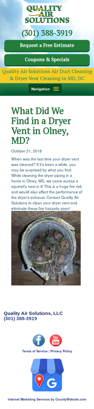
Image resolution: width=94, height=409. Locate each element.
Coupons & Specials (47, 59)
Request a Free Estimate (47, 45)
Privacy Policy (61, 351)
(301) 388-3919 (20, 318)
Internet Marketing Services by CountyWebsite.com (47, 399)
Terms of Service (35, 351)
